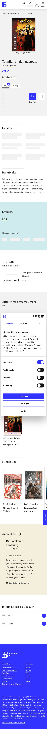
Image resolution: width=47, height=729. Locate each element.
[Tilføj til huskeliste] (41, 96)
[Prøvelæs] (32, 96)
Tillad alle (23, 396)
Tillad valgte (23, 404)
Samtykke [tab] (8, 323)
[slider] (23, 36)
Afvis (23, 411)
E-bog (15, 86)
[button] (23, 616)
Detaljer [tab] (23, 323)
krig (4, 218)
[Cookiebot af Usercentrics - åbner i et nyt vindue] (33, 316)
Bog (5, 85)
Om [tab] (38, 323)
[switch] (40, 370)
